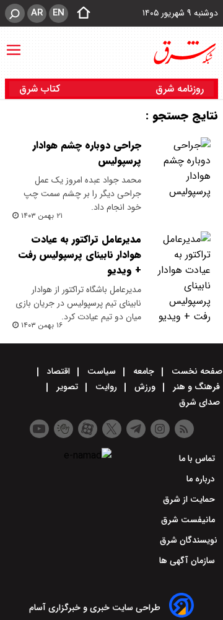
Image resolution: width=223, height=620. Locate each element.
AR (37, 13)
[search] (15, 13)
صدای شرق (200, 402)
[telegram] (136, 429)
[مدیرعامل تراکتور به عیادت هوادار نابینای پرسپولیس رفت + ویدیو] (181, 277)
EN (58, 13)
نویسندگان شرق (188, 540)
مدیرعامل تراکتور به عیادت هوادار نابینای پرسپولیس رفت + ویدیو (80, 254)
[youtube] (39, 429)
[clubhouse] (63, 429)
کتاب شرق (41, 89)
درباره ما (201, 479)
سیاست (101, 371)
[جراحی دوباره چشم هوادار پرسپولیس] (181, 168)
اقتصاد (58, 371)
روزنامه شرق (179, 89)
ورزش (145, 387)
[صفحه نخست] (80, 13)
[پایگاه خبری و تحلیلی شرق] (184, 52)
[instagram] (160, 429)
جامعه (144, 371)
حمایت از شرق (190, 499)
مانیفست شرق (189, 520)
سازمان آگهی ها (188, 560)
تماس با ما (198, 458)
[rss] (184, 429)
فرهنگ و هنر (196, 387)
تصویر (67, 387)
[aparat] (87, 429)
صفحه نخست (195, 371)
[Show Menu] (13, 44)
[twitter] (111, 429)
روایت (106, 387)
